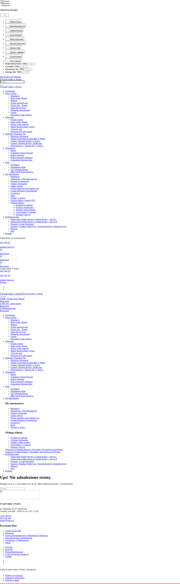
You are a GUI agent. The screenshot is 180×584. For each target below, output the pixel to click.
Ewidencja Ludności (24, 205)
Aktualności (10, 91)
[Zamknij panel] (7, 15)
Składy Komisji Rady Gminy (23, 127)
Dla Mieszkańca (12, 174)
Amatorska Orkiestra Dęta (21, 160)
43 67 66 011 (5, 516)
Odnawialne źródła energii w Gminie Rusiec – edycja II (34, 222)
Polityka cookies (12, 580)
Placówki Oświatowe (19, 136)
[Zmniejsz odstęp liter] (24, 72)
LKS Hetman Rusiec (19, 169)
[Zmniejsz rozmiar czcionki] (21, 66)
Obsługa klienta (17, 203)
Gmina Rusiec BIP (13, 531)
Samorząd (9, 117)
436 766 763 (5, 275)
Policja (13, 150)
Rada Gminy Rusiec (19, 122)
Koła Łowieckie (17, 155)
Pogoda (3, 282)
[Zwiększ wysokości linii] (30, 69)
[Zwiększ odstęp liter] (28, 72)
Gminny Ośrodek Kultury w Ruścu (25, 141)
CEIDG (8, 557)
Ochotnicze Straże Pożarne (22, 153)
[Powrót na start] (10, 79)
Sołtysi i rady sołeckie (20, 124)
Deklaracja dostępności (15, 578)
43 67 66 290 (5, 518)
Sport (7, 162)
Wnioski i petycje (23, 214)
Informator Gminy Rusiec (21, 115)
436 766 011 (5, 242)
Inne (12, 231)
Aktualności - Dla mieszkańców (24, 179)
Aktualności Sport (18, 167)
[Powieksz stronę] (33, 64)
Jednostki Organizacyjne (15, 134)
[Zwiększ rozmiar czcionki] (25, 66)
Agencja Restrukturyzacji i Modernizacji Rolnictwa (26, 535)
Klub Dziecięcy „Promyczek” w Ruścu (27, 146)
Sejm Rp (9, 547)
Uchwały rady (16, 129)
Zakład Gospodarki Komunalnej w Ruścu (28, 139)
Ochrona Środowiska (24, 207)
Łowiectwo (15, 193)
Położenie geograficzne (20, 110)
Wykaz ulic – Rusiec (19, 105)
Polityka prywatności (14, 575)
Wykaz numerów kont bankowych (25, 188)
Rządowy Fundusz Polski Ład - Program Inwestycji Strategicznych (38, 226)
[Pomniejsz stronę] (29, 64)
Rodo (13, 195)
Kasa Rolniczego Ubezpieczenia (18, 538)
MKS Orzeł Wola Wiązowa (22, 172)
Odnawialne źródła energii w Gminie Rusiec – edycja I (33, 219)
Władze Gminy (17, 120)
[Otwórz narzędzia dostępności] (2, 2)
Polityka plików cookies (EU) (23, 200)
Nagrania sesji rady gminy (21, 131)
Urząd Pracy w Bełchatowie (17, 540)
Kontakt (8, 233)
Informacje (15, 96)
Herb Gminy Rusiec (19, 98)
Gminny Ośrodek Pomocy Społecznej (26, 143)
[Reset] (2, 15)
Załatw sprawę (17, 186)
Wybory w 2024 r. (18, 198)
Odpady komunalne (19, 184)
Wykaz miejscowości (19, 103)
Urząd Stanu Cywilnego (26, 212)
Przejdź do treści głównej (10, 77)
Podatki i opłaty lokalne (25, 210)
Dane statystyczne (18, 108)
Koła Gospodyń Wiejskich (22, 158)
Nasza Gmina (11, 93)
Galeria (14, 112)
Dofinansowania (12, 217)
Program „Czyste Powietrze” (23, 224)
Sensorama (40, 569)
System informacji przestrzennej (24, 191)
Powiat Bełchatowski (14, 552)
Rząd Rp (9, 549)
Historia (14, 101)
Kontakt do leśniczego (20, 181)
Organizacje (10, 148)
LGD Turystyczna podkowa (17, 554)
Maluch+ (14, 229)
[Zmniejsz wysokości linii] (26, 69)
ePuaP (8, 543)
